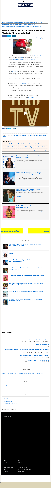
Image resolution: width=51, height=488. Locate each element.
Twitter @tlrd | (5, 385)
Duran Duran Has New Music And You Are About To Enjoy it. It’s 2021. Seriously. (25, 150)
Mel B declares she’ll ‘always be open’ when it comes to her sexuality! (18, 24)
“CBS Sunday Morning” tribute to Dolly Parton (38, 360)
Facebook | (12, 385)
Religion (12, 134)
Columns (6, 469)
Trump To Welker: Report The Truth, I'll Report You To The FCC (34, 355)
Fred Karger (22, 55)
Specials (6, 471)
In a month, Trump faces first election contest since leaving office (22, 143)
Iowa (21, 57)
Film (5, 465)
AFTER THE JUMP (32, 97)
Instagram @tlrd (19, 385)
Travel (5, 463)
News (8, 134)
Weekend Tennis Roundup (42, 344)
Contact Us (6, 400)
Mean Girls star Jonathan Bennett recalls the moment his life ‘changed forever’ (28, 189)
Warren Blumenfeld (18, 59)
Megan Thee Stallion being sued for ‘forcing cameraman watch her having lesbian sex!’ (22, 26)
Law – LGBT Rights (8, 467)
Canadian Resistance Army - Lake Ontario (39, 339)
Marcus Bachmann (31, 59)
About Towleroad (8, 401)
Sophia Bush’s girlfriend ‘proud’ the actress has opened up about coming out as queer (22, 22)
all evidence (15, 71)
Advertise (6, 398)
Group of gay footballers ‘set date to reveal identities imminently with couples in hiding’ (22, 373)
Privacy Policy (7, 405)
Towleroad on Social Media (10, 403)
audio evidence (23, 83)
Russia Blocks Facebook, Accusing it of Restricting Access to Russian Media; (25, 147)
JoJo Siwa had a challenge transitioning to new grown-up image (26, 291)
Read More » (18, 163)
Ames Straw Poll (38, 55)
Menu (26, 1)
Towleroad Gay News (25, 5)
